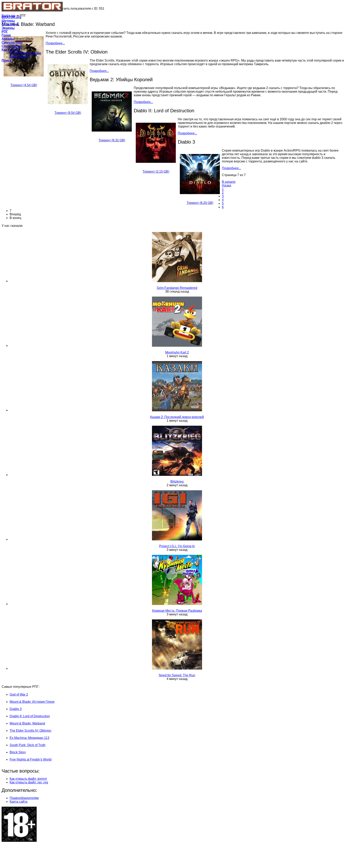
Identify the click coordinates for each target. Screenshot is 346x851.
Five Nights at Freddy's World (30, 759)
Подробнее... (99, 71)
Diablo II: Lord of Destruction (30, 716)
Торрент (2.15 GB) (156, 171)
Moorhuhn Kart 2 (177, 352)
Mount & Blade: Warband (27, 723)
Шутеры (8, 20)
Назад (226, 185)
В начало (228, 181)
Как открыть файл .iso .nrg (29, 782)
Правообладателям (25, 53)
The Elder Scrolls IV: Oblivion (30, 730)
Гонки (6, 35)
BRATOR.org (11, 17)
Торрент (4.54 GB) (23, 85)
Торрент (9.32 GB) (112, 140)
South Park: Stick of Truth (27, 745)
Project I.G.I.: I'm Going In (177, 546)
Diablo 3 (16, 709)
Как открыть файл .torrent (28, 778)
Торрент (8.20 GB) (200, 203)
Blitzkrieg (177, 481)
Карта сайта (19, 57)
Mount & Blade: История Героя (32, 701)
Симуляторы (12, 42)
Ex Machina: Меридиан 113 (29, 738)
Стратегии (10, 24)
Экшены (8, 28)
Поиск (6, 60)
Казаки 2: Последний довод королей (177, 417)
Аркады (8, 39)
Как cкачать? (12, 49)
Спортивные (12, 46)
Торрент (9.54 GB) (67, 112)
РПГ (5, 31)
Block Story (18, 752)
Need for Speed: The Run (177, 675)
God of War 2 (19, 694)
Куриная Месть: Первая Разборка (177, 610)
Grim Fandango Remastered (177, 288)
